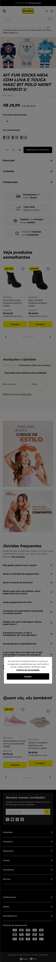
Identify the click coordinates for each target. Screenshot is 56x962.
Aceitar (28, 676)
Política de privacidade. (28, 670)
